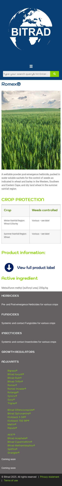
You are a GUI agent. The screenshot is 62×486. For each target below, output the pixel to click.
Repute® (12, 427)
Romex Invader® (17, 388)
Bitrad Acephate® (18, 438)
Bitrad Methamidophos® (22, 445)
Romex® (12, 385)
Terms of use (11, 480)
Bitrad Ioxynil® (16, 374)
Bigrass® (12, 370)
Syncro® (12, 395)
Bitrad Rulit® (15, 377)
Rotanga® (13, 392)
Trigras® (12, 403)
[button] (31, 66)
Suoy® (11, 399)
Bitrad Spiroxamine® (19, 413)
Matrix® (12, 424)
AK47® (11, 434)
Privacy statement (49, 476)
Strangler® (14, 452)
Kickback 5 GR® (17, 417)
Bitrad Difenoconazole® (21, 409)
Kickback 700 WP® (18, 420)
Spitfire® (12, 449)
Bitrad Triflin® (15, 381)
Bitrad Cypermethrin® (20, 441)
